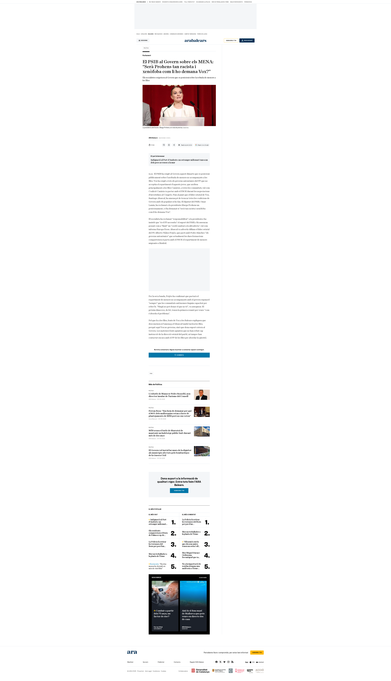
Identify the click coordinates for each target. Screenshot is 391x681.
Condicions (156, 671)
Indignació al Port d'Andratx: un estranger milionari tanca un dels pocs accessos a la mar (179, 161)
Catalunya (144, 34)
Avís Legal (148, 671)
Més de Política (155, 384)
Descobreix (156, 577)
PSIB (151, 373)
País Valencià (158, 34)
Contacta (177, 662)
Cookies (163, 671)
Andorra (166, 34)
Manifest (130, 662)
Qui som (145, 662)
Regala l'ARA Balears (197, 662)
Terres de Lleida (202, 34)
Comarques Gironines (176, 34)
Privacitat (140, 671)
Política (146, 48)
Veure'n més (203, 577)
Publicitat (161, 662)
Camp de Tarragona (190, 34)
